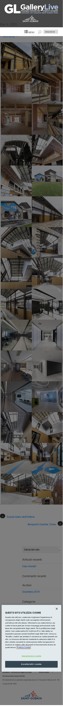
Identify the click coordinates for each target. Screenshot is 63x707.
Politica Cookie (23, 647)
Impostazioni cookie (31, 656)
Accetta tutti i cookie (31, 664)
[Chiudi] (56, 608)
